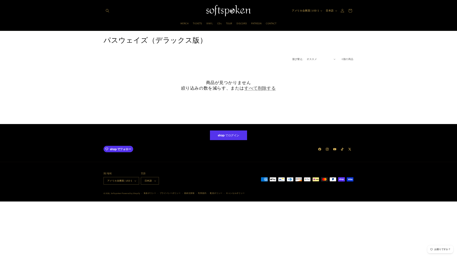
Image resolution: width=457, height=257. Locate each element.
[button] (107, 11)
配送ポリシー (216, 193)
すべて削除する (260, 88)
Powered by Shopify (131, 193)
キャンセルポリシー (235, 193)
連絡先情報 (189, 193)
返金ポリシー (150, 193)
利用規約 (202, 193)
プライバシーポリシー (170, 193)
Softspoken (116, 193)
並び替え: (297, 59)
